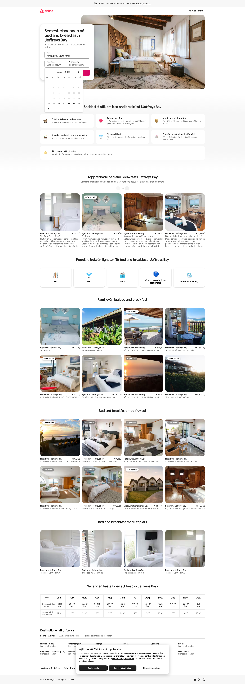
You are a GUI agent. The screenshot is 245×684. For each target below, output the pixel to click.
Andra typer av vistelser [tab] (69, 636)
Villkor (71, 679)
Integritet (62, 679)
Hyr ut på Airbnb (195, 10)
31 (49, 109)
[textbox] (56, 64)
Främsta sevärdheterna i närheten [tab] (97, 636)
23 (79, 98)
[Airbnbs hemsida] (46, 11)
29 (74, 103)
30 (79, 103)
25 (54, 103)
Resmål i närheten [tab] (47, 636)
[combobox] (67, 55)
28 (69, 103)
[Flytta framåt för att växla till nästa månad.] (78, 72)
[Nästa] (127, 188)
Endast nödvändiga (122, 668)
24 (49, 103)
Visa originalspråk (143, 3)
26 (59, 103)
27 (64, 103)
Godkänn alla (93, 668)
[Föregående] (118, 188)
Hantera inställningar (152, 668)
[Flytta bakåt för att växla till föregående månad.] (49, 72)
